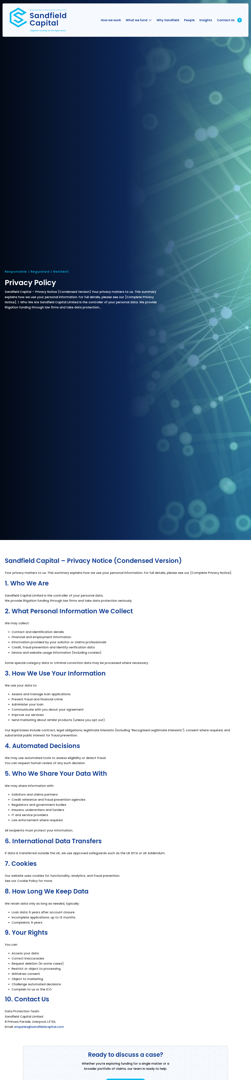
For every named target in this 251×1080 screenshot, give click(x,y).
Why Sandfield (168, 20)
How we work (111, 20)
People (189, 20)
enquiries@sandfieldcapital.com (39, 1027)
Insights (205, 20)
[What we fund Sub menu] (150, 20)
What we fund (136, 20)
